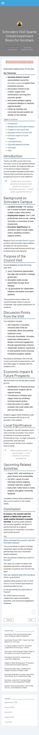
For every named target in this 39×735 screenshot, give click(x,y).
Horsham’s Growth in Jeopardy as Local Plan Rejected (17, 658)
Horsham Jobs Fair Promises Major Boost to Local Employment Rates (18, 681)
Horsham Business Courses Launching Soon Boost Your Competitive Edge (19, 675)
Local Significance (15, 141)
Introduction (12, 123)
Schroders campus (15, 83)
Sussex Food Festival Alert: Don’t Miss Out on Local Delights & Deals (19, 687)
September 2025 (11, 702)
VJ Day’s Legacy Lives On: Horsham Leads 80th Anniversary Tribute (18, 647)
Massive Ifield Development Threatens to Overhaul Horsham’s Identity (19, 664)
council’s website (13, 501)
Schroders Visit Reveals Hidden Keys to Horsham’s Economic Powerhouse (19, 652)
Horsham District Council (24, 240)
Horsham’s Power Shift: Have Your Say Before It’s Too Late (19, 641)
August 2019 (9, 717)
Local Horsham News (12, 47)
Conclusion (12, 147)
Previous (9, 620)
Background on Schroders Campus (21, 126)
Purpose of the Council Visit (18, 129)
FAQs (10, 150)
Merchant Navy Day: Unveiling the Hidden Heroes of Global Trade (17, 669)
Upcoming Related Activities (18, 144)
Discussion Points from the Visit (20, 132)
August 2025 (9, 707)
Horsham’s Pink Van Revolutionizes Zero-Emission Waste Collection (18, 635)
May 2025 (8, 712)
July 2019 (8, 722)
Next (31, 620)
